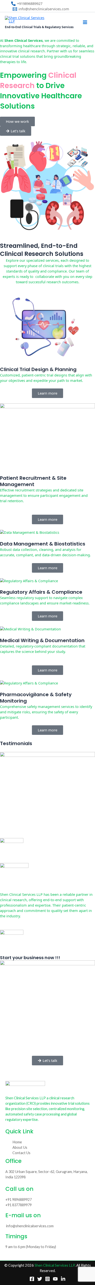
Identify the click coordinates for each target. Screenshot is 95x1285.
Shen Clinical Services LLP (55, 1265)
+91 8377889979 (18, 1205)
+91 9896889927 (18, 1199)
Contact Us (21, 1153)
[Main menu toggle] (85, 22)
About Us (19, 1147)
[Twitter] (39, 1278)
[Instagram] (47, 1278)
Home (17, 1142)
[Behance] (55, 1278)
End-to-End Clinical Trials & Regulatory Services (39, 27)
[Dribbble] (63, 1278)
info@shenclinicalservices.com (30, 1226)
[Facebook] (31, 1278)
